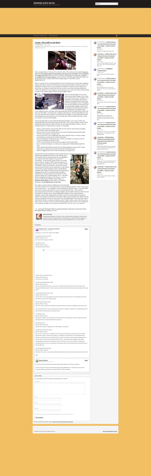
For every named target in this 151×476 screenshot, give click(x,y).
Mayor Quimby (43, 360)
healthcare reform (42, 75)
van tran (42, 47)
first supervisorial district (61, 209)
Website (36, 408)
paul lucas (81, 46)
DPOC (42, 46)
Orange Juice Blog (44, 3)
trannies (37, 47)
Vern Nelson (40, 44)
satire (86, 46)
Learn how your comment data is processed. (62, 421)
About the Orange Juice (40, 35)
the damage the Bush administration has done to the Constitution (59, 73)
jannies (62, 46)
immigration (85, 73)
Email (36, 402)
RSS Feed (116, 35)
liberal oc (44, 210)
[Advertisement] (75, 21)
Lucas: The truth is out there (47, 42)
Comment (37, 381)
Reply (86, 229)
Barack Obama (51, 77)
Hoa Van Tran (79, 209)
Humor (84, 209)
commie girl (41, 209)
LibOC (66, 46)
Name (36, 396)
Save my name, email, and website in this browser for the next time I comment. (55, 414)
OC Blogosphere (72, 46)
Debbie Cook (41, 77)
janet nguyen (56, 46)
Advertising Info (53, 35)
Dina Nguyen (48, 209)
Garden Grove (48, 46)
